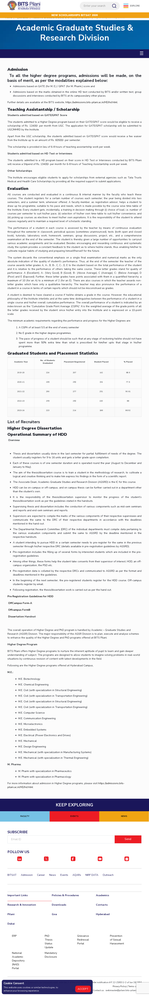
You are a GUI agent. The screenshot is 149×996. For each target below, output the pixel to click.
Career (41, 875)
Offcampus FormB (19, 610)
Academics (102, 895)
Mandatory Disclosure (51, 955)
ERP (14, 936)
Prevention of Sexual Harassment (116, 939)
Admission (27, 875)
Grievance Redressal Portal (83, 939)
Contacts (102, 905)
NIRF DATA (91, 875)
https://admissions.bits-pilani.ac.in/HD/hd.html (91, 102)
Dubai (11, 923)
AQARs (77, 875)
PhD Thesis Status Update (49, 941)
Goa (54, 914)
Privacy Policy (119, 986)
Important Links (17, 895)
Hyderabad (103, 914)
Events (64, 875)
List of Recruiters (23, 422)
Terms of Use (135, 986)
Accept (83, 989)
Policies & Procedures (65, 895)
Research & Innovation (21, 905)
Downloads (59, 905)
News (52, 875)
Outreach (108, 875)
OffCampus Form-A (20, 603)
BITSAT (12, 875)
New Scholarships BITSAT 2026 (74, 15)
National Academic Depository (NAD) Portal (18, 960)
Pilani (11, 914)
